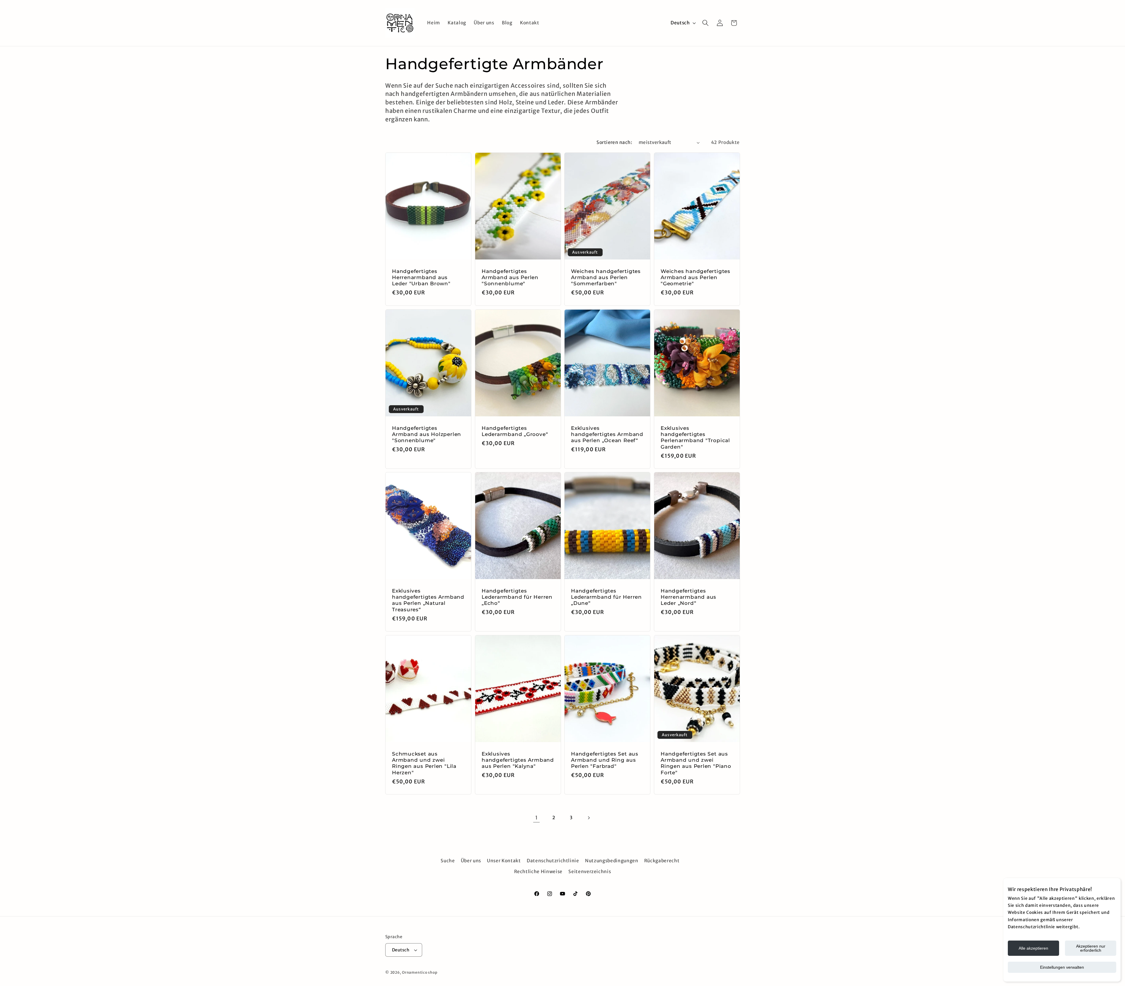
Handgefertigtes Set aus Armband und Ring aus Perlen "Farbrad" (604, 760)
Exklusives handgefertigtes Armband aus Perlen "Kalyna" (518, 760)
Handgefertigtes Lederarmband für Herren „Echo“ (517, 597)
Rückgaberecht (662, 860)
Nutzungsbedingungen (611, 860)
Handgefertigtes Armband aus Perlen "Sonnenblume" (510, 277)
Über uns (471, 860)
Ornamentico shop (419, 972)
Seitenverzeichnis (589, 871)
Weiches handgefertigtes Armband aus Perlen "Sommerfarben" (606, 277)
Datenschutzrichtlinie (553, 860)
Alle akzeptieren (1033, 948)
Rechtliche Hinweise (538, 871)
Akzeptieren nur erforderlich (1090, 948)
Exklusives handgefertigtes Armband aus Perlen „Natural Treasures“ (428, 600)
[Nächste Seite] (589, 818)
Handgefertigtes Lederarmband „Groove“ (515, 431)
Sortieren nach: (614, 142)
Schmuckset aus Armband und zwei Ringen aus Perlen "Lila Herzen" (424, 763)
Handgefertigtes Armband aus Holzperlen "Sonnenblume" (426, 434)
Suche (448, 860)
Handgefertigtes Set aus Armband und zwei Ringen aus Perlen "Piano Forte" (696, 763)
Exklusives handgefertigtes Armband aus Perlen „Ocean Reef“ (607, 434)
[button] (705, 23)
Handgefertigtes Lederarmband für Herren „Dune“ (606, 597)
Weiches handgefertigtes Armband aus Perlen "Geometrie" (695, 277)
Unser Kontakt (504, 860)
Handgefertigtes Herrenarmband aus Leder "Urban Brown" (421, 277)
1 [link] (536, 817)
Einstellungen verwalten (1062, 967)
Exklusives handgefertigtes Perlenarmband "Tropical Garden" (695, 437)
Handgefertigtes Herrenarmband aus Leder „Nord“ (688, 597)
